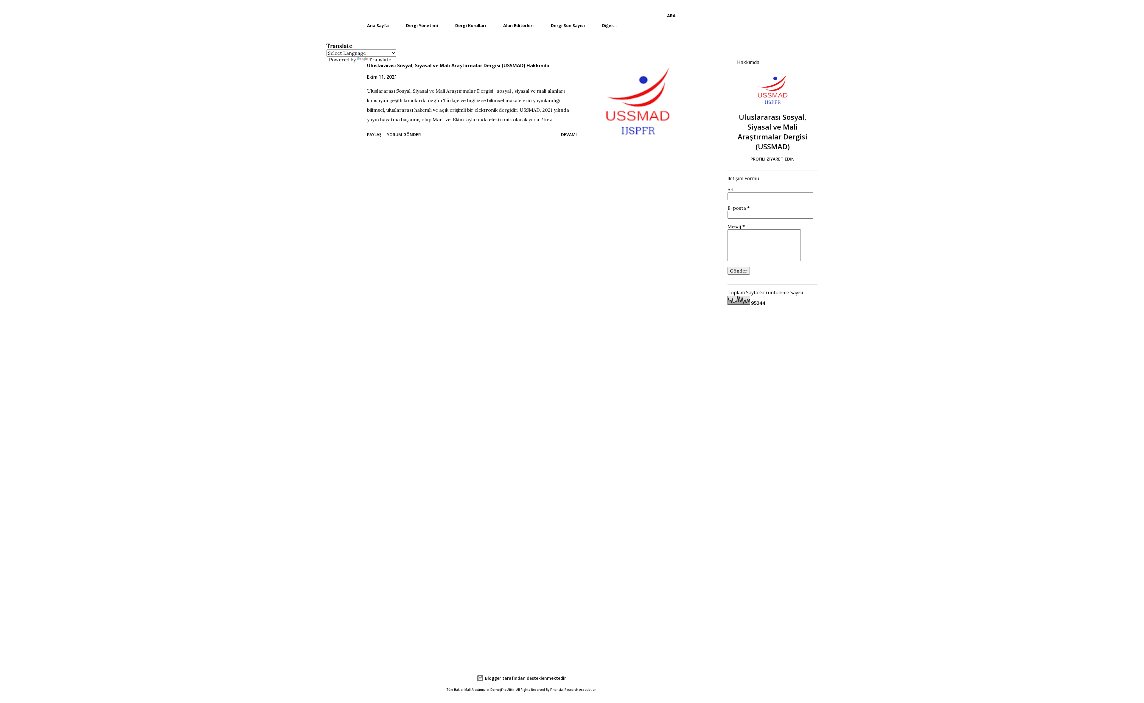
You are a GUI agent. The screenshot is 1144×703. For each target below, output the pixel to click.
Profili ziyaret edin (772, 159)
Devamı (569, 134)
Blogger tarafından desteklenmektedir (525, 678)
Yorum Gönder (404, 134)
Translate (380, 60)
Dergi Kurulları (470, 25)
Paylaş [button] (374, 134)
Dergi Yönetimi (422, 25)
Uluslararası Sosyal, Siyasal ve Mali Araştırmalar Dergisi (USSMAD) (772, 131)
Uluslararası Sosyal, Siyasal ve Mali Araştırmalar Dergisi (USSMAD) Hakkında (458, 65)
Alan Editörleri (518, 25)
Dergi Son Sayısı (568, 25)
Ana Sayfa (378, 25)
